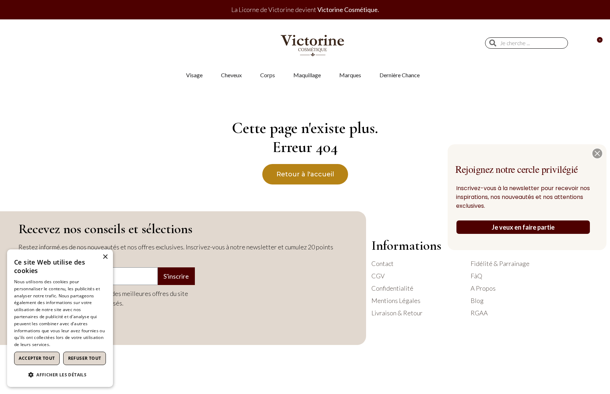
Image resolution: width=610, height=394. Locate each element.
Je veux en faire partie (523, 227)
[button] (597, 153)
